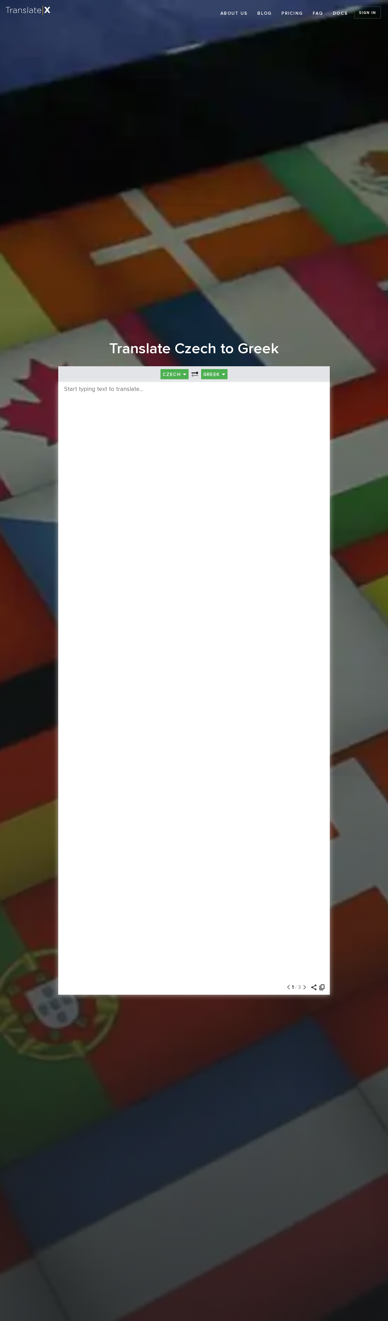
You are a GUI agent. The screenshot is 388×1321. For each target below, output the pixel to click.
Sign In (367, 12)
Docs (340, 13)
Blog (264, 13)
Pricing (292, 13)
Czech (173, 374)
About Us (233, 13)
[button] (287, 987)
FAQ (318, 13)
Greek (212, 374)
